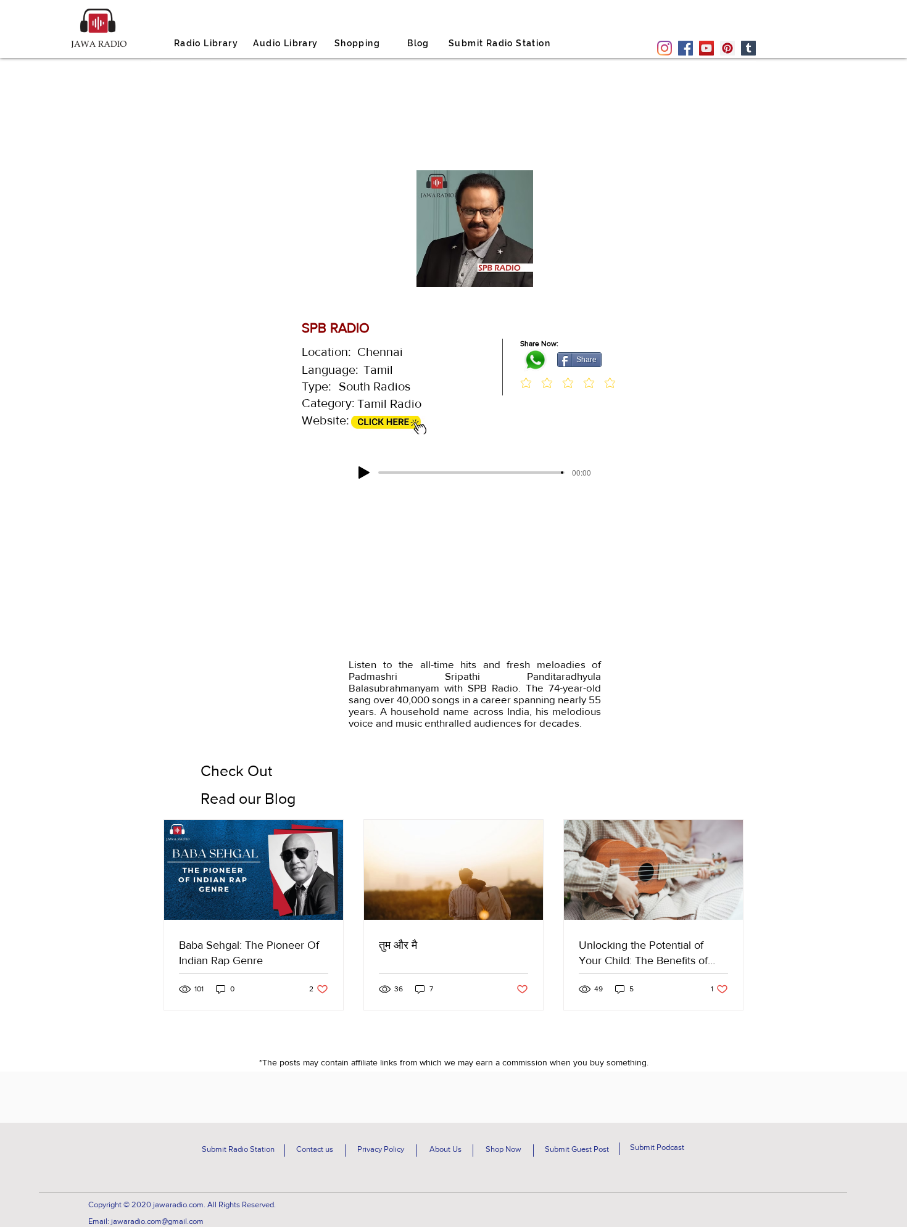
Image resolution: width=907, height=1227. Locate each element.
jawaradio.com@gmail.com (157, 1221)
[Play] (364, 472)
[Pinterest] (727, 48)
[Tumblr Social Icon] (748, 48)
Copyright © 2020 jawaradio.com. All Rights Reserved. (182, 1204)
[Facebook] (685, 48)
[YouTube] (706, 48)
